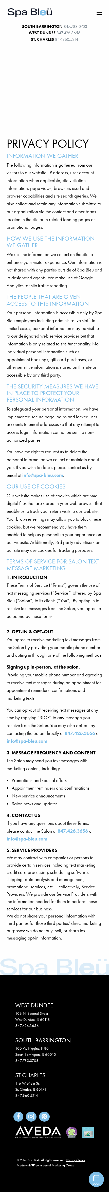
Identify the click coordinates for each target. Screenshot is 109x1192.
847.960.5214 (66, 39)
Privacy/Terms (75, 1160)
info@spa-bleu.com (42, 475)
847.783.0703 (75, 26)
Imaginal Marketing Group (57, 1165)
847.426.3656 (68, 32)
